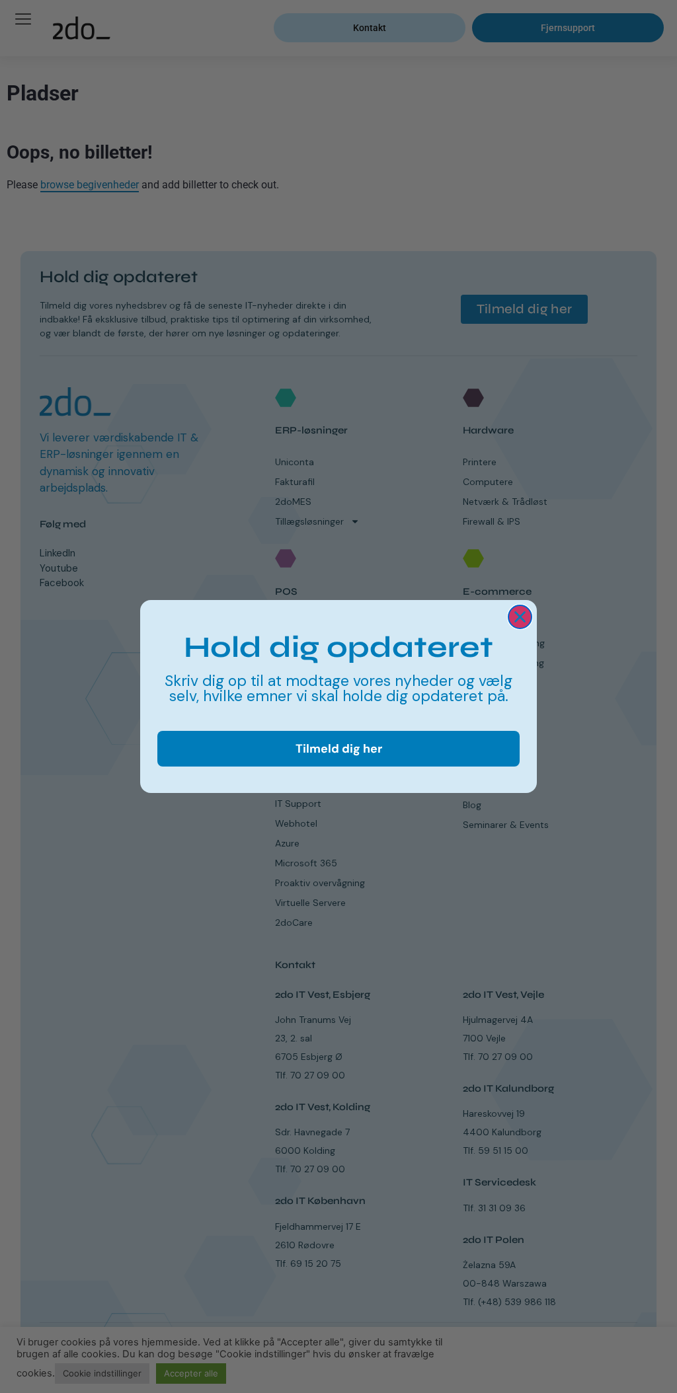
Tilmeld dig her (339, 749)
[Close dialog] (520, 616)
